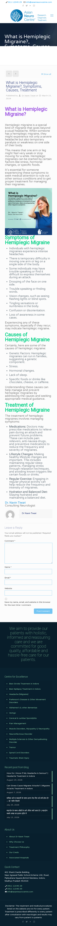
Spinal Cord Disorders (19, 752)
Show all (47, 74)
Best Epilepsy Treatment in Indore (25, 689)
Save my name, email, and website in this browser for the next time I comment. (27, 603)
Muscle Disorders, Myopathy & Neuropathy (29, 729)
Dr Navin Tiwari (29, 95)
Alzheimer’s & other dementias (23, 707)
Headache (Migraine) (18, 694)
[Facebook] (23, 5)
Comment (10, 541)
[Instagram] (34, 5)
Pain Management (17, 723)
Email (8, 578)
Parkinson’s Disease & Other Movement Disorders (27, 701)
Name (8, 567)
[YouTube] (30, 5)
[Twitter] (26, 5)
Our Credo (14, 852)
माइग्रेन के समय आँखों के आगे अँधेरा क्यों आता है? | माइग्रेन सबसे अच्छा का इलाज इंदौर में (27, 812)
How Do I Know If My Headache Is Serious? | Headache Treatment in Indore (27, 774)
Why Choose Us (16, 842)
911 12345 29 (15, 2)
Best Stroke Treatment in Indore (24, 684)
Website (8, 588)
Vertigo (12, 713)
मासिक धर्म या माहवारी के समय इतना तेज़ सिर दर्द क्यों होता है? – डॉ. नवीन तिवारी (28, 799)
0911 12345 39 (14, 889)
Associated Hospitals (19, 857)
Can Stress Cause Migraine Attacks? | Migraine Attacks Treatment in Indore (28, 787)
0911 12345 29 (14, 886)
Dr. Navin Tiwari (15, 502)
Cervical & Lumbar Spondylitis (23, 718)
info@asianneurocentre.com (39, 2)
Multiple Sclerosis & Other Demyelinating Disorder (28, 740)
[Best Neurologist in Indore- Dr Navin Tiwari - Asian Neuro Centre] (28, 15)
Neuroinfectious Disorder (20, 734)
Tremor (12, 747)
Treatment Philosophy (19, 847)
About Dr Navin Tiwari (19, 836)
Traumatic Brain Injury (19, 758)
